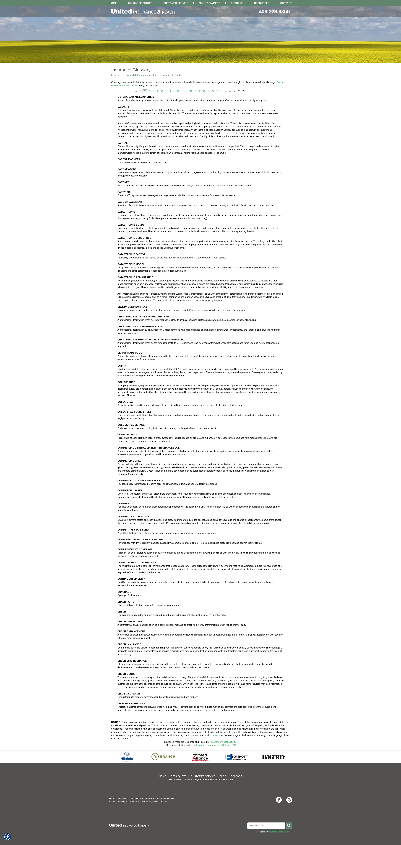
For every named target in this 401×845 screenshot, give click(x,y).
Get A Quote (178, 776)
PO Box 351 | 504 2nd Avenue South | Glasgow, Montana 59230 (142, 798)
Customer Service (203, 776)
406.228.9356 (274, 11)
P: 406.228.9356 (116, 801)
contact (214, 735)
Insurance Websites (174, 742)
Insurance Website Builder (224, 742)
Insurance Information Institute (211, 745)
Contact (236, 776)
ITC (234, 745)
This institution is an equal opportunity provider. (200, 779)
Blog (223, 776)
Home (162, 776)
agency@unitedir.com (154, 801)
